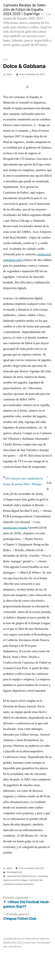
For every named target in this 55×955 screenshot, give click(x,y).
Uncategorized (14, 872)
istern (9, 74)
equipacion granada (15, 528)
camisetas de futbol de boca (21, 876)
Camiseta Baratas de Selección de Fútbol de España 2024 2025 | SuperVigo (25, 9)
